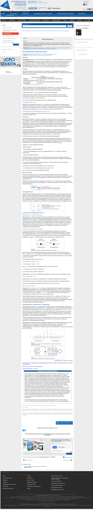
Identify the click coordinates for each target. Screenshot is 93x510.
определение (37, 47)
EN (86, 4)
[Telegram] (25, 430)
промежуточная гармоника (50, 48)
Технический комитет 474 (58, 485)
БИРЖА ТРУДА (30, 480)
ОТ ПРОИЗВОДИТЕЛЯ (7, 33)
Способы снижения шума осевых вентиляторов (35, 466)
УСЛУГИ (80, 20)
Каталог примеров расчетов (9, 38)
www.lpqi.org (27, 401)
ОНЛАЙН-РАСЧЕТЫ (31, 484)
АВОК (3, 13)
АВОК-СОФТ (46, 20)
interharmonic (54, 47)
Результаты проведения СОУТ (47, 503)
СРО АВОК (87, 20)
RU (84, 4)
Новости (25, 13)
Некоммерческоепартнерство (18, 3)
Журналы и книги (7, 478)
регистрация (17, 11)
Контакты (10, 15)
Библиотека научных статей (34, 30)
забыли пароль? (26, 11)
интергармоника (48, 47)
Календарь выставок (7, 40)
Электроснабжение (63, 30)
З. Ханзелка (25, 54)
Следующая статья (66, 460)
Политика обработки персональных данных (47, 500)
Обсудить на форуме (69, 457)
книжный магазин (34, 20)
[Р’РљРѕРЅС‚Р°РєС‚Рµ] (23, 430)
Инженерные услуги (8, 488)
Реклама (82, 13)
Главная (24, 30)
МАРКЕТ (72, 20)
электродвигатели (41, 48)
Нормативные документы (9, 35)
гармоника (42, 47)
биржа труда (22, 20)
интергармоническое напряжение (30, 48)
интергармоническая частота (64, 47)
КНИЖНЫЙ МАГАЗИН (32, 482)
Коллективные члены (65, 13)
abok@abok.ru (86, 2)
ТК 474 (65, 20)
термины (32, 47)
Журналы (13, 13)
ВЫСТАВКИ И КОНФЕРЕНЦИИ (34, 486)
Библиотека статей (7, 27)
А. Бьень (24, 55)
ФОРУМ (4, 20)
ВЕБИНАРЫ (29, 478)
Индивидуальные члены (43, 13)
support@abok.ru (86, 1)
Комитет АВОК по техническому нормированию (10, 31)
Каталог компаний (56, 481)
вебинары (12, 20)
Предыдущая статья (29, 460)
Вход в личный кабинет (7, 11)
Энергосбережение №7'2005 (50, 30)
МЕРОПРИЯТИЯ (56, 20)
